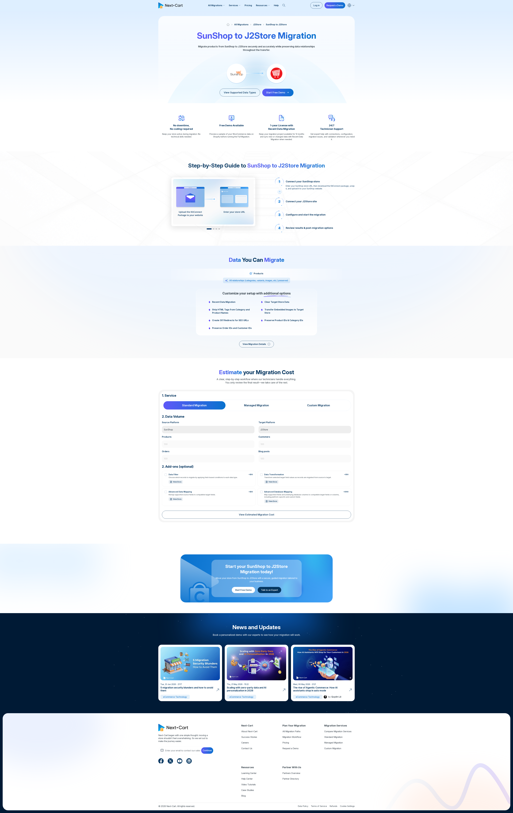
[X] (170, 760)
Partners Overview (291, 773)
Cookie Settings (347, 806)
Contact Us (246, 748)
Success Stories (249, 737)
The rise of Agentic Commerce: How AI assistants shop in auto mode (315, 689)
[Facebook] (161, 760)
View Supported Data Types (240, 92)
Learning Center (248, 773)
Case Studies (247, 790)
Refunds (333, 806)
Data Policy (303, 806)
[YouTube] (179, 760)
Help (276, 5)
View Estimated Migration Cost (256, 514)
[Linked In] (189, 760)
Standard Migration (333, 737)
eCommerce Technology (175, 697)
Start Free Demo (243, 590)
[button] (209, 228)
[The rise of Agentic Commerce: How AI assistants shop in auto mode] (350, 689)
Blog (243, 795)
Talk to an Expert (269, 590)
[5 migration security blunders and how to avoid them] (218, 689)
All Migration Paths (291, 731)
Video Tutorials (248, 784)
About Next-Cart (249, 731)
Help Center (247, 778)
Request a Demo (335, 5)
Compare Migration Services (337, 731)
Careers (245, 742)
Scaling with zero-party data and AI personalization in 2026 (246, 689)
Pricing (248, 5)
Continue (207, 750)
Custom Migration (332, 748)
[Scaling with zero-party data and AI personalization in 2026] (284, 689)
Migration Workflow (291, 737)
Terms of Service (319, 806)
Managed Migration (333, 742)
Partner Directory (290, 778)
